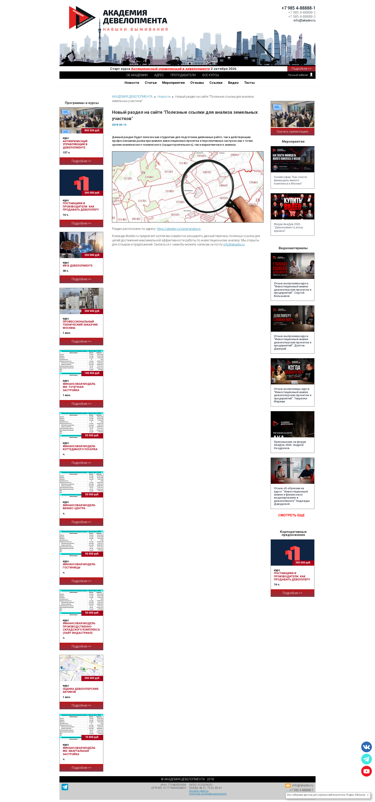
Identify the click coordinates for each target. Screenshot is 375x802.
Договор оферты (199, 790)
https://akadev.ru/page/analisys (179, 229)
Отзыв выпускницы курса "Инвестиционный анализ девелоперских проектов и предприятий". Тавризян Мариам (292, 395)
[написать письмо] (288, 786)
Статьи (151, 82)
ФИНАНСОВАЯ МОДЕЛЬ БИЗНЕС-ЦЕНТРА (79, 507)
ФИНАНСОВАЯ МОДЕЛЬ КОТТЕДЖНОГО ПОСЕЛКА (80, 448)
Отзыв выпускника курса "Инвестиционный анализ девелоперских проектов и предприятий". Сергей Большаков (292, 290)
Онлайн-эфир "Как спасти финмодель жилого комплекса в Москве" (290, 180)
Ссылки (215, 82)
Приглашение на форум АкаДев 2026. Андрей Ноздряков (290, 445)
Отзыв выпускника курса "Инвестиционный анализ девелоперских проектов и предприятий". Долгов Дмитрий (292, 342)
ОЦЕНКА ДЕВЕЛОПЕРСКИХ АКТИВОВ (81, 690)
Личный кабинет (298, 75)
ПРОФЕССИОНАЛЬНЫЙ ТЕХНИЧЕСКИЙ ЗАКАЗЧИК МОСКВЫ (80, 324)
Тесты (249, 82)
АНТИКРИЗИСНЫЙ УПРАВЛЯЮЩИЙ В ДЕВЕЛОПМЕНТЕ (75, 144)
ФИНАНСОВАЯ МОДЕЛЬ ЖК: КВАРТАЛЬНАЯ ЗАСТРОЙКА (79, 751)
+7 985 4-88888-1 (299, 8)
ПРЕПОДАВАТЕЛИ (183, 75)
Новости (132, 82)
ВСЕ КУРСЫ (210, 75)
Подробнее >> (301, 68)
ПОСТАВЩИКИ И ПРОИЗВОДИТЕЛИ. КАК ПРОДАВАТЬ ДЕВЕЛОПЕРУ (81, 206)
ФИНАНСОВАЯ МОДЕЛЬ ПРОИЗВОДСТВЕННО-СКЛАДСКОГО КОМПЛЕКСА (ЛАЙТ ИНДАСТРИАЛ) (81, 628)
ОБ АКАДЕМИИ (137, 75)
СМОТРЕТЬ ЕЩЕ (291, 515)
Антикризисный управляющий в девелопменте (170, 69)
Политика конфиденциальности (208, 793)
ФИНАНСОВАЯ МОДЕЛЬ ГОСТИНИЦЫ (79, 566)
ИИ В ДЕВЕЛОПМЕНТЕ (77, 265)
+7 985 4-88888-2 (302, 12)
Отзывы (197, 82)
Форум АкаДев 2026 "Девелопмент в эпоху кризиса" (288, 227)
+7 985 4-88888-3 (302, 17)
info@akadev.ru (234, 244)
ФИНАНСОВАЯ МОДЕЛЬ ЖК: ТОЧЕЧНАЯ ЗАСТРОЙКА (79, 387)
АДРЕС (159, 75)
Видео (233, 82)
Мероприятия (173, 82)
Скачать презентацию (292, 131)
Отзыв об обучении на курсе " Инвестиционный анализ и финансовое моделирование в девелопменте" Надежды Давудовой (292, 496)
